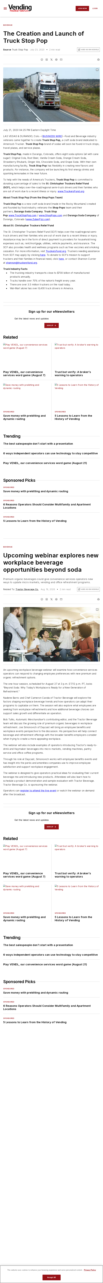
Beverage (7, 25)
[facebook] (42, 59)
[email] (61, 59)
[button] (5, 8)
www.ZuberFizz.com (37, 219)
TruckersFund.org (56, 251)
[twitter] (51, 59)
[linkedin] (46, 59)
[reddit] (56, 59)
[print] (98, 59)
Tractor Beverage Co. (27, 589)
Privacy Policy (90, 1270)
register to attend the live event (38, 790)
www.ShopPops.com (50, 215)
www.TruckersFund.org (71, 191)
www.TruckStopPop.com (23, 215)
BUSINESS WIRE (52, 136)
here (42, 255)
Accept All (51, 1277)
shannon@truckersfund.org (21, 262)
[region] (51, 1274)
